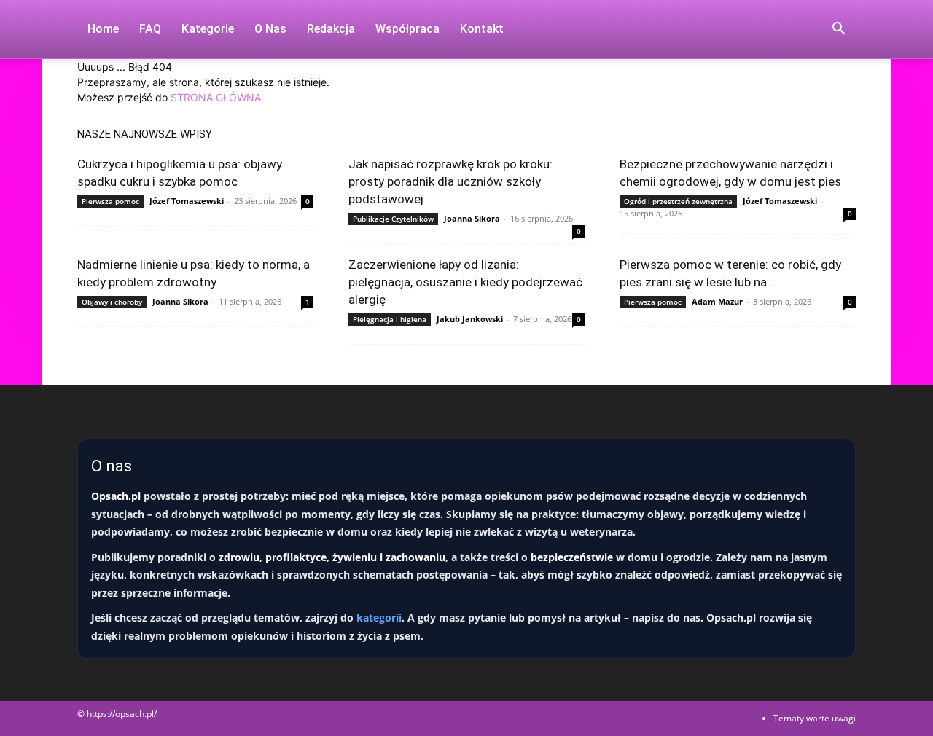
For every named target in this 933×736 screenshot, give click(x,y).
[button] (838, 30)
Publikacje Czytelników (393, 219)
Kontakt (482, 29)
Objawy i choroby (112, 302)
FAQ (150, 29)
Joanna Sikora (472, 218)
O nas (270, 29)
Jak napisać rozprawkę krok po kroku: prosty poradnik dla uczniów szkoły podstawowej (450, 181)
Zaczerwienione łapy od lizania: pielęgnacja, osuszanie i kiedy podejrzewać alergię (465, 282)
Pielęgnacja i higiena (389, 319)
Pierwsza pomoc (110, 201)
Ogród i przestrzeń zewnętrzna (678, 201)
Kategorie (207, 29)
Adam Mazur (717, 301)
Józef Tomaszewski (186, 200)
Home (103, 29)
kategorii (379, 618)
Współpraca (407, 29)
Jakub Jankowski (470, 318)
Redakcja (331, 29)
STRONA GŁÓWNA (216, 97)
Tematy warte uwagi (814, 718)
